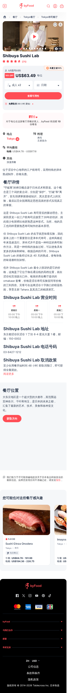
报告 (58, 480)
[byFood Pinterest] (43, 596)
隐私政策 (33, 679)
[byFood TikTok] (49, 596)
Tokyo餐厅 (29, 16)
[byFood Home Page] (26, 6)
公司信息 (33, 666)
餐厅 (15, 16)
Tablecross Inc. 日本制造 (46, 685)
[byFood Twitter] (23, 596)
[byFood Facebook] (17, 596)
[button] (60, 25)
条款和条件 (33, 673)
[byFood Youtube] (37, 596)
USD (34, 660)
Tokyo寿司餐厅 (49, 16)
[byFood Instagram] (30, 596)
